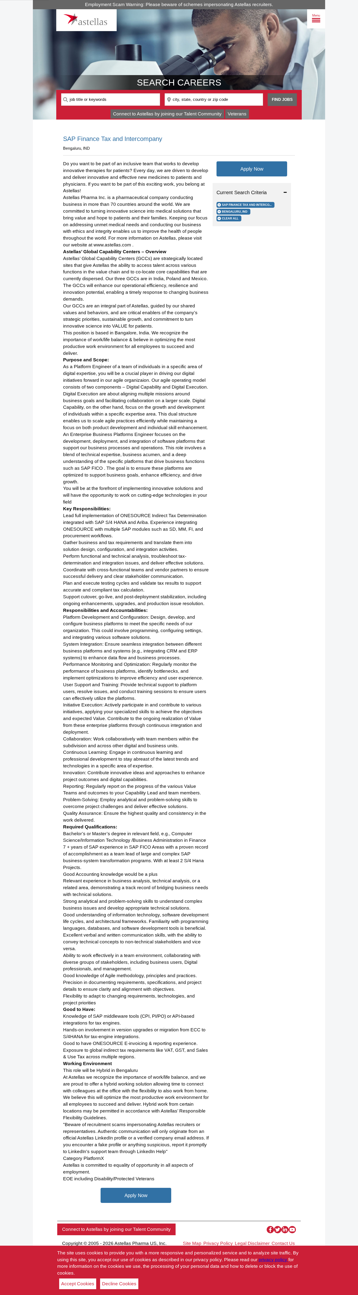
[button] (252, 192)
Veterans (237, 113)
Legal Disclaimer (252, 1243)
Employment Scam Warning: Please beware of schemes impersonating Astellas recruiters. (179, 4)
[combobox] (110, 99)
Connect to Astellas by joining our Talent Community (167, 113)
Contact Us (283, 1243)
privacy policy (273, 1259)
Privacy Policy (218, 1243)
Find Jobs (282, 99)
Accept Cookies (77, 1283)
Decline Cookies (119, 1283)
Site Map (192, 1243)
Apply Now (135, 1195)
